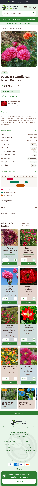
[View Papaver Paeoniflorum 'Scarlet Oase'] (9, 286)
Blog (28, 445)
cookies (17, 475)
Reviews (28, 453)
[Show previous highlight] (3, 23)
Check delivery (10, 96)
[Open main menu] (25, 7)
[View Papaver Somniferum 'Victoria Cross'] (28, 326)
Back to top (19, 413)
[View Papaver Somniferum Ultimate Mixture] (28, 286)
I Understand (19, 481)
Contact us (9, 450)
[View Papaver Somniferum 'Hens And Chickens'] (28, 366)
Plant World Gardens (28, 450)
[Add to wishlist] (15, 260)
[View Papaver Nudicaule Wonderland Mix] (9, 366)
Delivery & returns (9, 445)
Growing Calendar (8, 171)
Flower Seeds (6, 19)
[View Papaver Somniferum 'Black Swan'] (9, 248)
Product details (6, 130)
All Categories (30, 19)
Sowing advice (6, 201)
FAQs (3, 207)
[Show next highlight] (34, 23)
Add (11, 264)
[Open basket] (34, 7)
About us (28, 447)
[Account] (30, 7)
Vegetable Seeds (18, 19)
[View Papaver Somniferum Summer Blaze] (28, 248)
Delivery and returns (8, 214)
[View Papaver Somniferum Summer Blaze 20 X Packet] (9, 326)
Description (5, 112)
